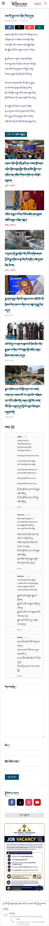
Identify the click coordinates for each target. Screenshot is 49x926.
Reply (20, 507)
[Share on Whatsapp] (39, 27)
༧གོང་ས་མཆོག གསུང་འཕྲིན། (13, 207)
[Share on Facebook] (9, 27)
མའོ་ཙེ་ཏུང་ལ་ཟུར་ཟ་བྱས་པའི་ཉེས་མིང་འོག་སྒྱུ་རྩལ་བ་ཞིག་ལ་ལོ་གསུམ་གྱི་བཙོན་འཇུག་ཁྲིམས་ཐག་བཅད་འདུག (24, 350)
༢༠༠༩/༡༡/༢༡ (24, 21)
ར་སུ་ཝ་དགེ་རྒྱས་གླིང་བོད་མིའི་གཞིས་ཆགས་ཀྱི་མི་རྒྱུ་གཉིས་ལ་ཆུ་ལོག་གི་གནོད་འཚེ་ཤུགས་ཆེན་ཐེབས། (24, 259)
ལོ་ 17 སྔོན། (25, 437)
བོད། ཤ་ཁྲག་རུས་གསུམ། (11, 21)
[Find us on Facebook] (11, 802)
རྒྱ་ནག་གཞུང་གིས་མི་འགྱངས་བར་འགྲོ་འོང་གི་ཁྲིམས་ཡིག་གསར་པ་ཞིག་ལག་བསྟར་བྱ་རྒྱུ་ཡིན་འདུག (24, 304)
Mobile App (10, 156)
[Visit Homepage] (19, 4)
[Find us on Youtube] (37, 802)
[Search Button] (45, 4)
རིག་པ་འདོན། (11, 687)
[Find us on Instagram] (28, 802)
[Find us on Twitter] (20, 802)
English (37, 4)
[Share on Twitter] (19, 27)
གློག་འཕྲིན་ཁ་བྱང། (13, 761)
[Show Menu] (3, 4)
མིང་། (8, 745)
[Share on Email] (29, 27)
